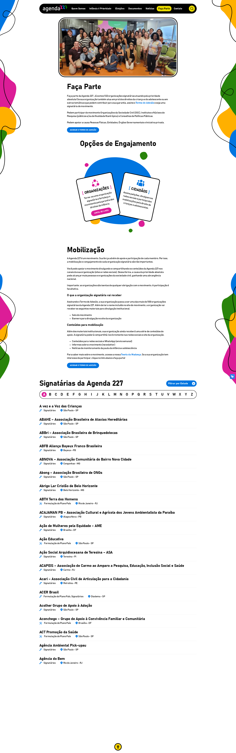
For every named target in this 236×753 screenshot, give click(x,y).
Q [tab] (138, 394)
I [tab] (91, 394)
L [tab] (109, 394)
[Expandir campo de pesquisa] (192, 9)
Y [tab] (186, 394)
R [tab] (144, 394)
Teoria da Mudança (131, 354)
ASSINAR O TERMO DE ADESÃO (83, 130)
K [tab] (103, 394)
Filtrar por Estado (178, 383)
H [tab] (85, 394)
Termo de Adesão (145, 103)
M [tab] (115, 394)
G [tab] (79, 394)
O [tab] (127, 394)
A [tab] (44, 394)
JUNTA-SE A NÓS (101, 211)
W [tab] (174, 394)
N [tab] (121, 394)
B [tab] (50, 394)
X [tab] (180, 394)
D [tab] (62, 394)
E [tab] (68, 394)
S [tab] (150, 394)
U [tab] (162, 394)
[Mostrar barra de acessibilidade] (118, 747)
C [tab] (56, 394)
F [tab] (74, 394)
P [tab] (133, 394)
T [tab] (156, 394)
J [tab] (97, 394)
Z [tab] (192, 394)
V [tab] (168, 394)
